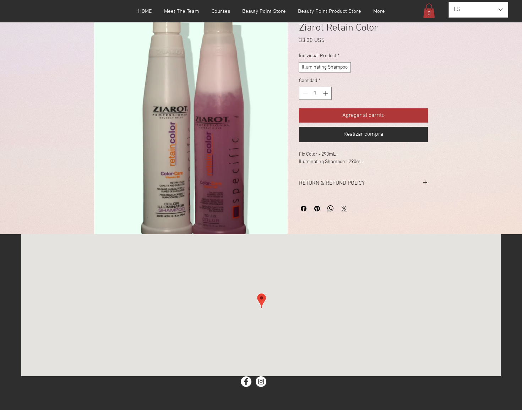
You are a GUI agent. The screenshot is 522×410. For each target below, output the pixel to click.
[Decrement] (304, 93)
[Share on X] (344, 208)
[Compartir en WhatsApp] (330, 208)
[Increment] (326, 93)
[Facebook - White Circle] (246, 381)
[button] (429, 11)
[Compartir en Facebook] (303, 208)
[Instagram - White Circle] (261, 381)
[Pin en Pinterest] (317, 208)
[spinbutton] (315, 93)
